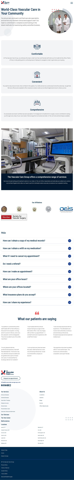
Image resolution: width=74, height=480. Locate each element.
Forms (2, 453)
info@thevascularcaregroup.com (10, 382)
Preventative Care (5, 408)
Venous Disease (5, 394)
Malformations (5, 421)
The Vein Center (5, 418)
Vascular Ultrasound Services (8, 411)
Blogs (41, 400)
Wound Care (4, 406)
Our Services (5, 392)
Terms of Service (5, 468)
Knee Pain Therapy (5, 400)
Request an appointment (11, 378)
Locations (42, 394)
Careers (41, 397)
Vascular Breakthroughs (6, 476)
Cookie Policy (4, 470)
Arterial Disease (5, 397)
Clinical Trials (4, 450)
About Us (42, 392)
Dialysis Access (5, 403)
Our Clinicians (5, 415)
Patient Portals (4, 456)
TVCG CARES (4, 473)
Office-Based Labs (44, 406)
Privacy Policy (4, 465)
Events (41, 403)
